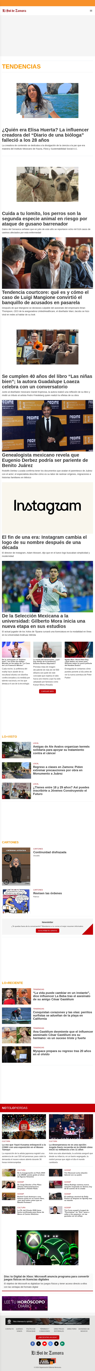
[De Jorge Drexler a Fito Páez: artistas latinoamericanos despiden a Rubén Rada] (8, 1185)
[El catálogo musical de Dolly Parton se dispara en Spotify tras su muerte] (55, 1198)
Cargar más (47, 691)
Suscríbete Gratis (47, 931)
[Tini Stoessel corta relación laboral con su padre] (55, 1173)
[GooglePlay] (62, 1343)
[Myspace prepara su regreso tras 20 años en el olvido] (16, 1054)
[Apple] (56, 1343)
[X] (38, 1343)
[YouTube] (44, 1343)
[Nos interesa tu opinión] (47, 1321)
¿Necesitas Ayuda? (47, 1337)
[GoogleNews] (50, 1343)
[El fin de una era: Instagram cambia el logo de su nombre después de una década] (47, 508)
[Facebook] (32, 1343)
